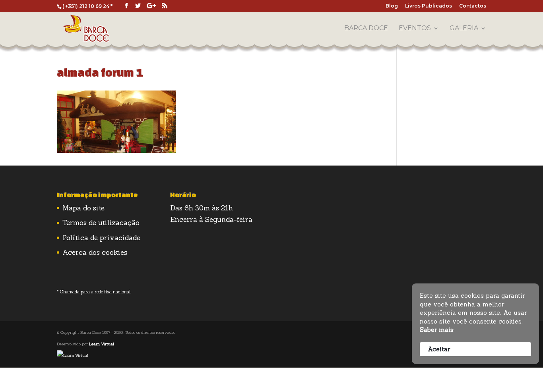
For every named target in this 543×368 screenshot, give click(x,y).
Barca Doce (366, 28)
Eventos (415, 28)
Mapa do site (83, 208)
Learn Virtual (101, 344)
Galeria (464, 28)
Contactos (472, 6)
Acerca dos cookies (94, 252)
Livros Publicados (428, 6)
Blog (392, 6)
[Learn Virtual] (72, 355)
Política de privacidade (101, 237)
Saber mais (437, 329)
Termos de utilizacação (101, 222)
